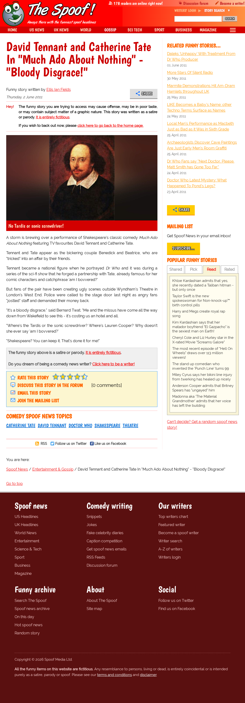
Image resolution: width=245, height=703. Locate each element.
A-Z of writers (170, 549)
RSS (43, 443)
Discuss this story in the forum (50, 385)
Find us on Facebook (176, 608)
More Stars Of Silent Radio (190, 72)
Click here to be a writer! (113, 364)
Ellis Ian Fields (58, 89)
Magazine (23, 573)
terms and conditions (114, 675)
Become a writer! (232, 3)
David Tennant (52, 425)
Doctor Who (80, 425)
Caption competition (104, 541)
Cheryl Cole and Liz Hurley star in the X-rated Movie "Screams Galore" (203, 339)
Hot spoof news (29, 625)
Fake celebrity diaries (105, 533)
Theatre (130, 425)
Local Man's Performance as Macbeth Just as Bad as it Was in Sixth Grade (200, 126)
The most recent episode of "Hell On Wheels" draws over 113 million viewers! (202, 353)
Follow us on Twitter (71, 443)
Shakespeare (107, 425)
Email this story (34, 393)
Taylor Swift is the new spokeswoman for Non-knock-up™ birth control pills (201, 300)
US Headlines (26, 516)
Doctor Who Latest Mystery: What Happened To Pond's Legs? (197, 183)
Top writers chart (173, 516)
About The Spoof (102, 600)
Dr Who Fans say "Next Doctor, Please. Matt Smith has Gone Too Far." (200, 164)
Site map (94, 608)
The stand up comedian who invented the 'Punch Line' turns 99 (200, 366)
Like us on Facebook (110, 443)
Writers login (169, 557)
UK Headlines (26, 524)
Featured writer (171, 524)
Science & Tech (28, 549)
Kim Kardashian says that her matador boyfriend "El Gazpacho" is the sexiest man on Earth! (201, 327)
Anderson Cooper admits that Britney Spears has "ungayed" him (203, 388)
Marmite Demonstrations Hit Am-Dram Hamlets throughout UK (201, 88)
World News (26, 533)
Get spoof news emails (107, 549)
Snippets (94, 516)
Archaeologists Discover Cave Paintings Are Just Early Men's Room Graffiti (202, 145)
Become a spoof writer (178, 533)
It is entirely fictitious (52, 117)
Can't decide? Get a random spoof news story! (202, 424)
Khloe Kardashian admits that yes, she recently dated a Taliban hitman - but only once (203, 285)
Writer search (170, 541)
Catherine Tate (20, 425)
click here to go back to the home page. (111, 125)
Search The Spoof (30, 600)
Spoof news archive (32, 608)
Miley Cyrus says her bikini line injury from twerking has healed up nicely (202, 377)
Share (146, 93)
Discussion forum (195, 3)
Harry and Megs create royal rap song (198, 313)
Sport (19, 557)
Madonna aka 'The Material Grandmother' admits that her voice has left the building (201, 401)
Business (22, 565)
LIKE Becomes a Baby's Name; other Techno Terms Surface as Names (199, 107)
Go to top (14, 483)
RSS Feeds (96, 557)
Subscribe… (183, 248)
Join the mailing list (38, 400)
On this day (24, 617)
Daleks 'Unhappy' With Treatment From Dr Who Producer (201, 56)
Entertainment (27, 541)
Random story (27, 633)
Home (12, 29)
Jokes (92, 524)
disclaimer (148, 675)
